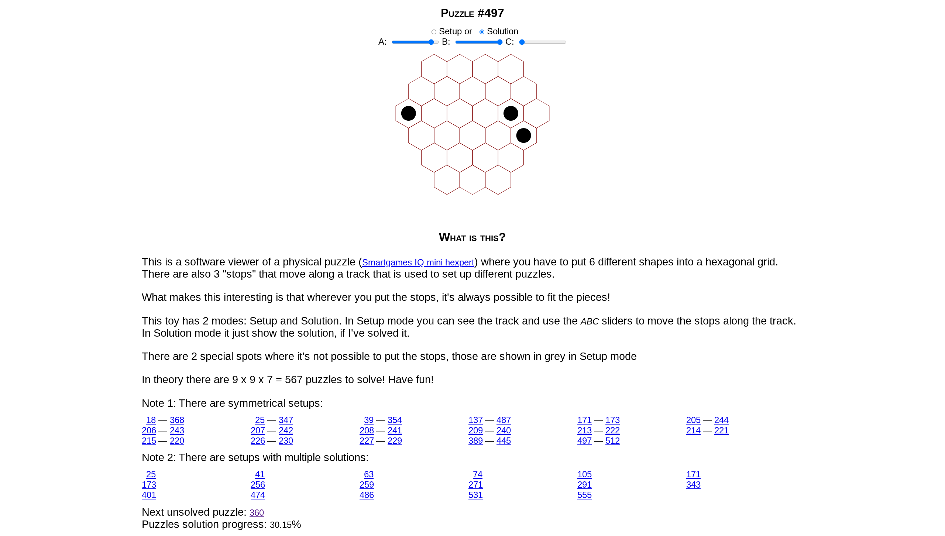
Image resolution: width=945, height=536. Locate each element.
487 (503, 420)
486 (367, 495)
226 (258, 441)
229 (395, 441)
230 (286, 441)
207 (258, 430)
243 (177, 430)
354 (395, 420)
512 (612, 441)
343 (693, 484)
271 (475, 484)
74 (477, 474)
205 (693, 420)
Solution (502, 31)
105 (584, 474)
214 (693, 430)
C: (509, 42)
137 (475, 420)
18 (151, 420)
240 (503, 430)
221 (721, 430)
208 (367, 430)
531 (475, 495)
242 (286, 430)
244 (721, 420)
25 (260, 420)
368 (177, 420)
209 (475, 430)
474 (258, 495)
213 (584, 430)
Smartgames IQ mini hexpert (418, 262)
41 (260, 474)
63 (369, 474)
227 (367, 441)
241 (395, 430)
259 (367, 484)
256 (258, 484)
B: (446, 42)
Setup (450, 31)
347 (286, 420)
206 (149, 430)
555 (584, 495)
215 (149, 441)
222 (612, 430)
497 (584, 441)
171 (584, 420)
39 (369, 420)
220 (177, 441)
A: (382, 42)
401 (149, 495)
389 (475, 441)
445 (503, 441)
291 (584, 484)
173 (612, 420)
